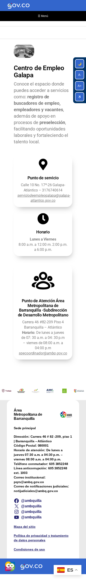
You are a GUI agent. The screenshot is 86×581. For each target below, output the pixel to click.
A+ (80, 86)
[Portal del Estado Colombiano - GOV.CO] (18, 5)
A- (79, 75)
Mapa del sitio (25, 526)
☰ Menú (43, 16)
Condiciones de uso (29, 549)
